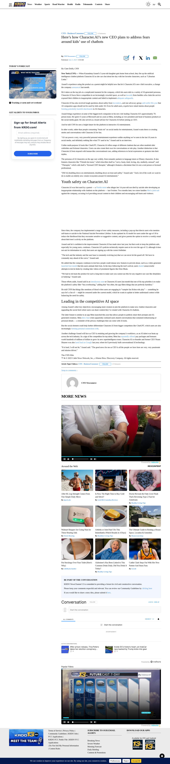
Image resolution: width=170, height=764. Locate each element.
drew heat (86, 318)
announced (76, 87)
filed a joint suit (153, 190)
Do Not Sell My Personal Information (64, 746)
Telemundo (87, 4)
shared (141, 266)
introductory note (97, 282)
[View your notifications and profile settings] (158, 619)
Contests (98, 4)
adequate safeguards (125, 98)
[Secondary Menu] (12, 4)
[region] (111, 632)
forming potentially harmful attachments (77, 109)
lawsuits (129, 95)
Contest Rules (54, 749)
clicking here (147, 588)
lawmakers (117, 103)
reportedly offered (128, 336)
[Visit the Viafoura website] (155, 662)
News (29, 4)
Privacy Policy (68, 731)
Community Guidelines (57, 734)
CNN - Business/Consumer (88, 364)
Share (107, 4)
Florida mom (101, 187)
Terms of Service (55, 731)
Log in (150, 602)
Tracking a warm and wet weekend (26, 103)
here (109, 593)
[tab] (68, 619)
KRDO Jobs (73, 734)
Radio (77, 4)
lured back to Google (83, 342)
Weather (38, 4)
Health (70, 4)
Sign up (156, 602)
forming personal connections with (84, 329)
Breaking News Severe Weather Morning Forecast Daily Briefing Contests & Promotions (96, 747)
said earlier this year (150, 103)
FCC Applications (55, 737)
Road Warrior (59, 4)
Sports (47, 4)
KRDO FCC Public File (57, 740)
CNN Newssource (70, 56)
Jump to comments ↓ (69, 370)
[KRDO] (20, 4)
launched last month (69, 266)
